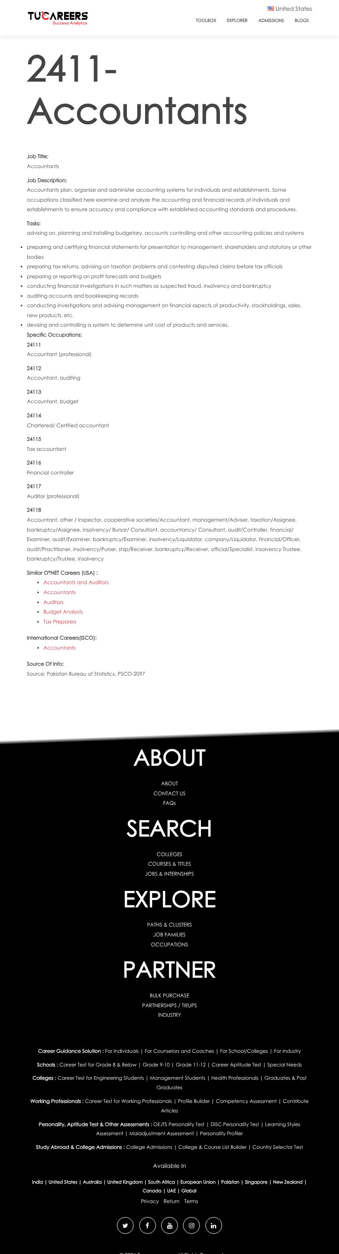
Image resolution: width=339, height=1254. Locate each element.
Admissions (271, 20)
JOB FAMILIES (169, 934)
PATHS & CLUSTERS (169, 925)
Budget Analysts (63, 612)
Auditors (53, 602)
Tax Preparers (59, 622)
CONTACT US (169, 793)
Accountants (59, 592)
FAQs (169, 803)
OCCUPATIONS (169, 944)
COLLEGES (170, 854)
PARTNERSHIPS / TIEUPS (169, 1005)
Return (172, 1201)
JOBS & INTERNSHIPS (169, 874)
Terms (191, 1201)
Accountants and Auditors (76, 582)
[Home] (58, 20)
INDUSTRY (169, 1015)
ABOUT (169, 783)
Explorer (237, 20)
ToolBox (206, 20)
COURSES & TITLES (169, 864)
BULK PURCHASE (169, 995)
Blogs (302, 20)
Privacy (150, 1201)
